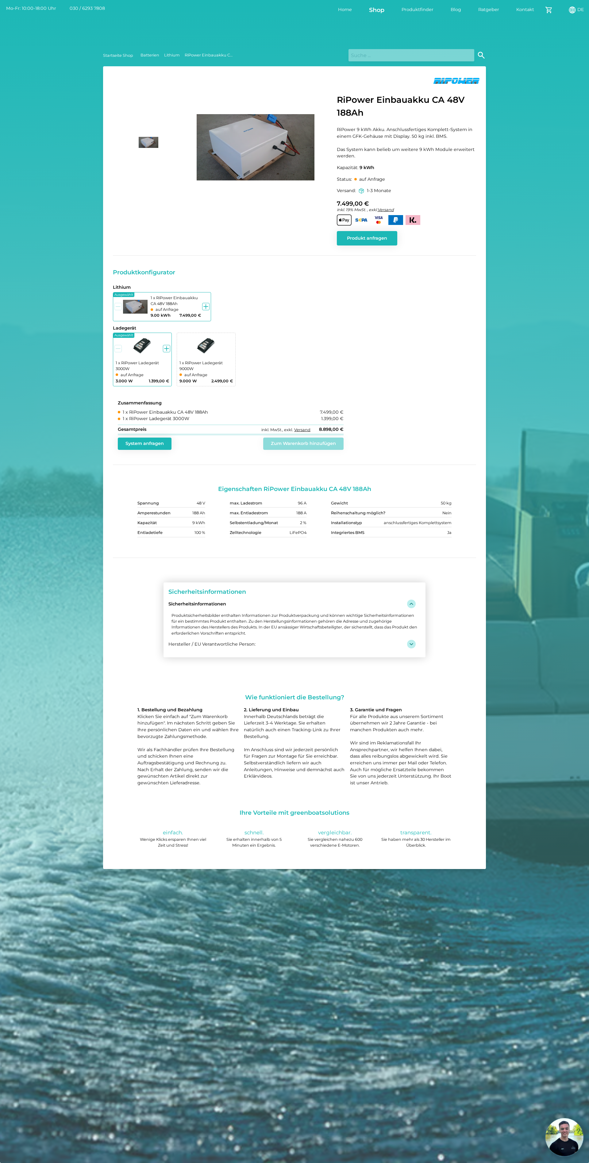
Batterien (150, 55)
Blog (456, 9)
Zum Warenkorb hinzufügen (303, 443)
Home (345, 9)
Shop (376, 10)
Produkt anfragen (367, 238)
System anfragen (144, 443)
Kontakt (525, 9)
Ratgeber (488, 9)
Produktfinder (417, 9)
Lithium (172, 55)
